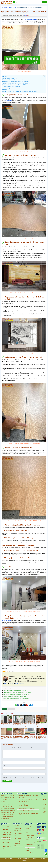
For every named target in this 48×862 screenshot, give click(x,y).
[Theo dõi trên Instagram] (40, 827)
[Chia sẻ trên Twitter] (23, 705)
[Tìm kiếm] (14, 2)
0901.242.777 (25, 808)
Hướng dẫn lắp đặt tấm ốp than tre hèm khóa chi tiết (14, 84)
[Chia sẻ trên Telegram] (32, 705)
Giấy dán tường (17, 825)
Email (4, 765)
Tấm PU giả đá (17, 830)
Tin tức (44, 802)
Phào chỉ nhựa (17, 828)
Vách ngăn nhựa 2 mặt (18, 844)
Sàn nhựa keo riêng (6, 834)
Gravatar (22, 683)
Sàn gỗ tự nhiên (5, 827)
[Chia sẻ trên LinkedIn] (30, 705)
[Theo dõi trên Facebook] (38, 827)
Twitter (16, 683)
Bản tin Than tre (12, 7)
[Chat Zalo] (46, 850)
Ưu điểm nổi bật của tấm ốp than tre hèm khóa (13, 80)
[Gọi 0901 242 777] (46, 854)
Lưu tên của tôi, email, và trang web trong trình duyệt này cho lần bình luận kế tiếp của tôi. (23, 777)
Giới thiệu (44, 796)
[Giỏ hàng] (17, 2)
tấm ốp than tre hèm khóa (30, 19)
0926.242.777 (32, 808)
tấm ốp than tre (8, 100)
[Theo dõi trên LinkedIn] (40, 830)
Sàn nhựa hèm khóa (6, 839)
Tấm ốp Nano (17, 836)
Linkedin (5, 683)
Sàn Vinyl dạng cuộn (5, 843)
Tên (3, 760)
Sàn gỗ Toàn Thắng (6, 620)
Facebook (11, 683)
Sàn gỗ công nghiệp (6, 832)
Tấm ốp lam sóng (18, 833)
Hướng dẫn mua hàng (29, 827)
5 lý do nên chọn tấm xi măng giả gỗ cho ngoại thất (15, 690)
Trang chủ (3, 7)
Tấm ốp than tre (17, 838)
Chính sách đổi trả (30, 835)
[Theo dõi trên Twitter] (45, 827)
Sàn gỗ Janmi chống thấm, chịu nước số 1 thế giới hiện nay (16, 698)
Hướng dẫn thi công (30, 853)
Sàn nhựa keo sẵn (6, 837)
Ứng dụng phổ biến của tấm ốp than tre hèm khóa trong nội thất (16, 83)
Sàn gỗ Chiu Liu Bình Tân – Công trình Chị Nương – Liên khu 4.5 (17, 692)
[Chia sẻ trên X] (21, 705)
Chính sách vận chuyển (29, 845)
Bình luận (4, 749)
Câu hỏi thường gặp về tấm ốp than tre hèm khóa (13, 88)
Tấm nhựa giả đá (18, 841)
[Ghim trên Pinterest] (27, 705)
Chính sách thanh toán (30, 831)
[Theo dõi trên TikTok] (43, 827)
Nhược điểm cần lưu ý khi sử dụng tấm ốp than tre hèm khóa (16, 81)
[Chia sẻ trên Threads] (25, 705)
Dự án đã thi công (44, 812)
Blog (7, 7)
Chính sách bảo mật (30, 842)
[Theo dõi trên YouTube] (43, 830)
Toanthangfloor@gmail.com (27, 810)
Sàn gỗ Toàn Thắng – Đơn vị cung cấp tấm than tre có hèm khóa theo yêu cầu (19, 91)
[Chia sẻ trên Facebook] (18, 705)
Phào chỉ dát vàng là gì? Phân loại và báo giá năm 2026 (15, 696)
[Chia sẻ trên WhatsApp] (16, 705)
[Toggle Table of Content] (43, 76)
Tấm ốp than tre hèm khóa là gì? (10, 78)
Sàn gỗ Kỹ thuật (5, 829)
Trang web (4, 771)
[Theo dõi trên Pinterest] (38, 830)
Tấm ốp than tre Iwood (15, 562)
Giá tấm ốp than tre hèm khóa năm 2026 (11, 86)
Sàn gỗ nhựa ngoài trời (6, 847)
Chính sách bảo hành (29, 838)
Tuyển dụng (43, 808)
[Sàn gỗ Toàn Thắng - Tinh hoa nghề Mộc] (6, 2)
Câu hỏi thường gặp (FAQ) (30, 849)
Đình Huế (5, 674)
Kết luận (5, 89)
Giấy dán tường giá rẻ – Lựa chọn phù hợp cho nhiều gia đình (17, 694)
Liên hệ (44, 799)
